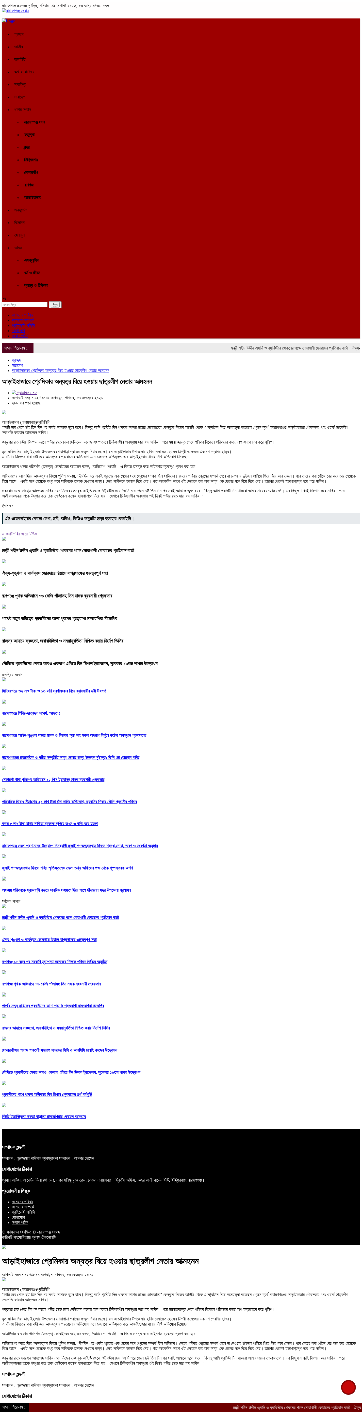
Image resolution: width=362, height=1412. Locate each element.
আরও (18, 247)
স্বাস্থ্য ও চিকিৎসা (36, 285)
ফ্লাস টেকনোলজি (44, 1237)
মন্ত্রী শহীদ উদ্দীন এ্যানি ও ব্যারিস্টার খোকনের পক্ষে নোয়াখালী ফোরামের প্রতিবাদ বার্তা (266, 348)
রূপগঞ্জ (28, 184)
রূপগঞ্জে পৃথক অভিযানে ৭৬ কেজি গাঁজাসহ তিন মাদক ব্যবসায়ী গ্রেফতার (57, 595)
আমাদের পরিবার (22, 315)
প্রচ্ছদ (19, 34)
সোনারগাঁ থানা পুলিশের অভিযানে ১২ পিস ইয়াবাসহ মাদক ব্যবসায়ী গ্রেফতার (53, 779)
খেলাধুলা (19, 235)
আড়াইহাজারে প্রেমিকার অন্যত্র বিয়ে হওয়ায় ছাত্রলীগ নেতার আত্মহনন (60, 370)
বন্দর (27, 147)
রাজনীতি (19, 59)
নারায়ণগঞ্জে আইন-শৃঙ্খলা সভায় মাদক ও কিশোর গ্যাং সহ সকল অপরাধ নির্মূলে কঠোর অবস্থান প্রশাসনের (74, 735)
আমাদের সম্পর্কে (23, 320)
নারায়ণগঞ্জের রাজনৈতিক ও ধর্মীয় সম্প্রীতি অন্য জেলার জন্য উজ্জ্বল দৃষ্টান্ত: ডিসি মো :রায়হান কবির (70, 757)
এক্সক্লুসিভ (31, 260)
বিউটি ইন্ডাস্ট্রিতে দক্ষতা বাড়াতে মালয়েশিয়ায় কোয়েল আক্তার (44, 1116)
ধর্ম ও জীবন (32, 272)
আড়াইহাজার (32, 197)
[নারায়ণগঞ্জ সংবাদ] (15, 10)
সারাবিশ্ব (20, 84)
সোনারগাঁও (31, 172)
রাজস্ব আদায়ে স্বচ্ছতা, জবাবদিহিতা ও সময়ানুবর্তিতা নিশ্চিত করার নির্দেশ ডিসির (62, 640)
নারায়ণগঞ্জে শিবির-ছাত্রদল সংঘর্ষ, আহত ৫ (31, 713)
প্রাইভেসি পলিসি (23, 325)
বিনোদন (19, 222)
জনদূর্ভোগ (21, 210)
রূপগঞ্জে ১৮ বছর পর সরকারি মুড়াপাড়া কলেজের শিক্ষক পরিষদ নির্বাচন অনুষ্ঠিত (54, 961)
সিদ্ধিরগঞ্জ (31, 159)
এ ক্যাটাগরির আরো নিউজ (19, 533)
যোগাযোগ (18, 330)
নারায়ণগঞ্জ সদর (34, 122)
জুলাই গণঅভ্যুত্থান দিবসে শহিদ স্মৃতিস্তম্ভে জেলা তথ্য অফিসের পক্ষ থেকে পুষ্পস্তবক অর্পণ (67, 868)
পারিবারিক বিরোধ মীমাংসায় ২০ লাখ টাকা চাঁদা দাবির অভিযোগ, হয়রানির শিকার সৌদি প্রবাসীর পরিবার (69, 801)
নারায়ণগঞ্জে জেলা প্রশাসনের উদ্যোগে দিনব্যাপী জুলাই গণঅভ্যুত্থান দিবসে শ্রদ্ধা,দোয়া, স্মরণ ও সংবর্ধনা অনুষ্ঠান (80, 845)
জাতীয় (18, 46)
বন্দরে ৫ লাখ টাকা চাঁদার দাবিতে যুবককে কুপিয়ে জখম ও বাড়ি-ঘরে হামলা (50, 823)
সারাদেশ (19, 97)
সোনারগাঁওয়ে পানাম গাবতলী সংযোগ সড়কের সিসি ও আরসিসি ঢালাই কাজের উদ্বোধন (59, 1050)
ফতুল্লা (29, 134)
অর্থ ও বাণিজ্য (24, 71)
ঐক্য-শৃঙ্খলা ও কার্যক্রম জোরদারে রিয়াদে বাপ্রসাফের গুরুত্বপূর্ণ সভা (55, 573)
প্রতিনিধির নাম (26, 392)
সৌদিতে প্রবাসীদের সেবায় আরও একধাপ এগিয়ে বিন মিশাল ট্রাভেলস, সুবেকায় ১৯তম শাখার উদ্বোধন (80, 663)
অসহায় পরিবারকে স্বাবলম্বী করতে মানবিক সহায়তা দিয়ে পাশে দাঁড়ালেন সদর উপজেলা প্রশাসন (66, 890)
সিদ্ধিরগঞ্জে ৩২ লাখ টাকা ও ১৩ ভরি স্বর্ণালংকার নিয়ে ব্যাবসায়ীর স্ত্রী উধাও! (54, 691)
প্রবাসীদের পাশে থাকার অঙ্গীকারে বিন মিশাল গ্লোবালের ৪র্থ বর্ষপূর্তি (47, 1094)
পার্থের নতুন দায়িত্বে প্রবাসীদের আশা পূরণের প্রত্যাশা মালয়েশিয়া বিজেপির (59, 618)
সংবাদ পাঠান (20, 335)
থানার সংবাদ (22, 109)
